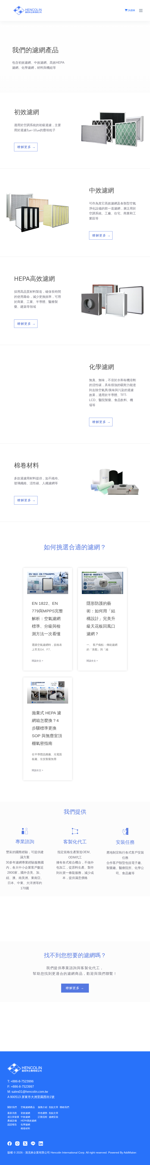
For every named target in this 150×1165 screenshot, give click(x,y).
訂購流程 (42, 1117)
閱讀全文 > (37, 660)
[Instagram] (17, 1143)
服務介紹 (42, 1107)
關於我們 (12, 1107)
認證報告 (12, 1124)
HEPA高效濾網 (28, 1120)
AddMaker (130, 1152)
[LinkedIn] (41, 1143)
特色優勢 (42, 1113)
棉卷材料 (25, 1128)
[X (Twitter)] (25, 1143)
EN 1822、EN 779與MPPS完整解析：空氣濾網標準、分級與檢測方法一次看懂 (47, 618)
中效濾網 (25, 1117)
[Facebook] (9, 1143)
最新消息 (12, 1113)
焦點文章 (53, 1107)
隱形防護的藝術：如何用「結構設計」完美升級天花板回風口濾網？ (101, 618)
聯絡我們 (64, 1107)
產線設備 (12, 1120)
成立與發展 (13, 1117)
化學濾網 (25, 1124)
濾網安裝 (53, 1117)
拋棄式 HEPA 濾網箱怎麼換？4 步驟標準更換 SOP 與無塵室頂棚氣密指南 (47, 728)
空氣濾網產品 (28, 1107)
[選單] (141, 10)
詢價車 (131, 10)
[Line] (33, 1143)
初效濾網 (25, 1113)
